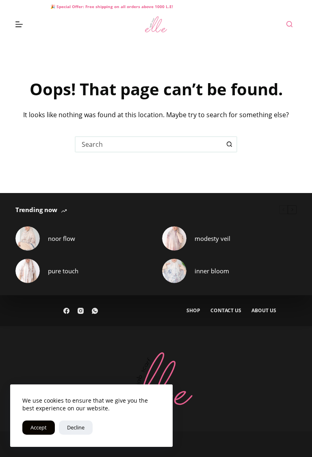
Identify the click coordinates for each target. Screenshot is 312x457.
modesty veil (212, 238)
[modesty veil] (174, 238)
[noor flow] (27, 238)
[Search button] (229, 144)
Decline (75, 427)
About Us (263, 310)
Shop (193, 310)
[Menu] (19, 24)
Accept (38, 427)
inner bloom (212, 271)
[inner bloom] (174, 271)
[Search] (289, 24)
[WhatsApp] (95, 311)
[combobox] (149, 144)
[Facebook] (66, 311)
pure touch (63, 271)
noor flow (61, 238)
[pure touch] (27, 271)
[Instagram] (81, 311)
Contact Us (225, 310)
